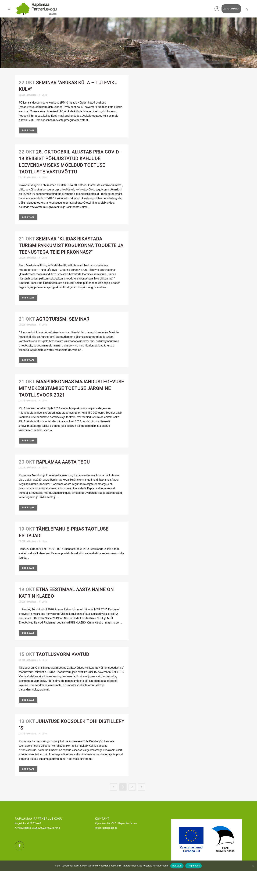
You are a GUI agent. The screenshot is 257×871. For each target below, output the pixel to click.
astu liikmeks (231, 8)
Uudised (32, 95)
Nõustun (177, 865)
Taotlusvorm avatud (62, 654)
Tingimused (193, 865)
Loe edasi (28, 130)
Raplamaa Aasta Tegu (63, 462)
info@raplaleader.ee (106, 827)
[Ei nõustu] (252, 866)
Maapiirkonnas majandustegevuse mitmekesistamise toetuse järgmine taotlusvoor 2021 (71, 388)
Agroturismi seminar (63, 319)
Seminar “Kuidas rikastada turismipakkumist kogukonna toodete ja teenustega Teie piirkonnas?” (71, 245)
